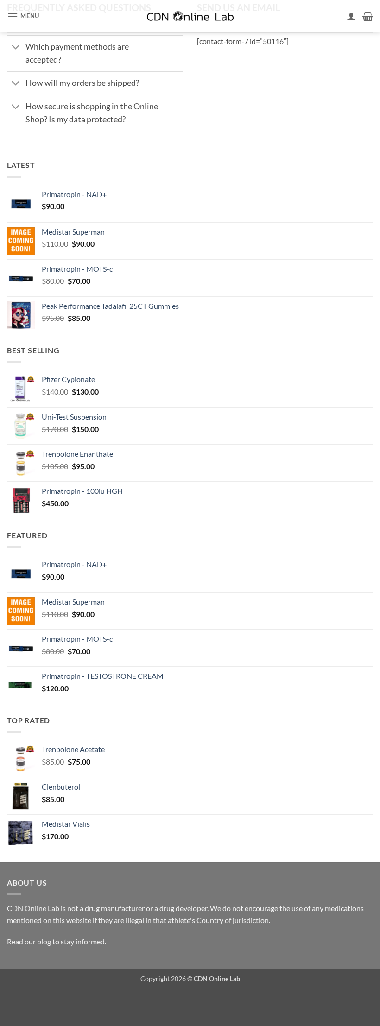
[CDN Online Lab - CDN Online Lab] (190, 16)
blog (44, 941)
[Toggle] (16, 48)
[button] (23, 16)
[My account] (351, 16)
